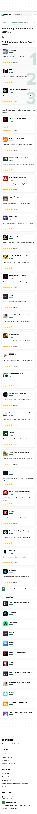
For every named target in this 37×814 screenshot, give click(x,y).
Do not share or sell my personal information (15, 783)
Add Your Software (7, 757)
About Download (7, 754)
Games (26, 22)
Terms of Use (6, 777)
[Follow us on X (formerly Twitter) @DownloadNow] (7, 797)
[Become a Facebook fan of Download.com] (3, 797)
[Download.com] (6, 15)
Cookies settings (7, 787)
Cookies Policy (6, 780)
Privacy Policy (6, 774)
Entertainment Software (17, 22)
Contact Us (5, 760)
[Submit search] (13, 14)
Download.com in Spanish (9, 764)
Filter (3, 37)
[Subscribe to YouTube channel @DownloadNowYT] (11, 797)
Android (4, 22)
